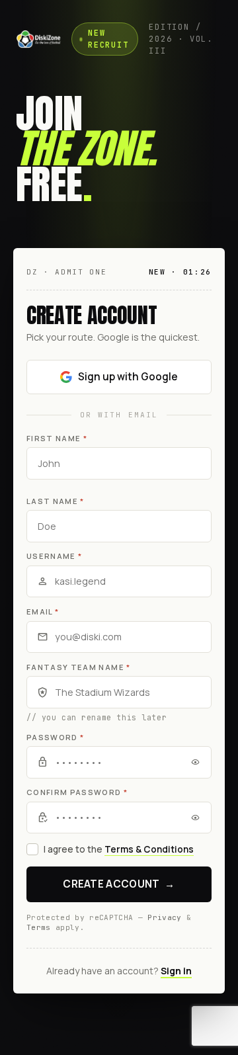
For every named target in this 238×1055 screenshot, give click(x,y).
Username (54, 556)
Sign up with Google (128, 377)
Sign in (176, 970)
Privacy (164, 917)
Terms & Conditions (149, 849)
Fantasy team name (78, 667)
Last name (55, 501)
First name (56, 438)
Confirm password (77, 792)
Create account (119, 884)
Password (55, 737)
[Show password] (195, 762)
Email (42, 611)
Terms (38, 927)
